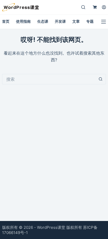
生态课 (42, 21)
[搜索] (83, 7)
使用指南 (23, 21)
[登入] (104, 7)
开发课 (60, 21)
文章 (76, 21)
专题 (90, 21)
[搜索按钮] (100, 79)
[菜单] (103, 21)
